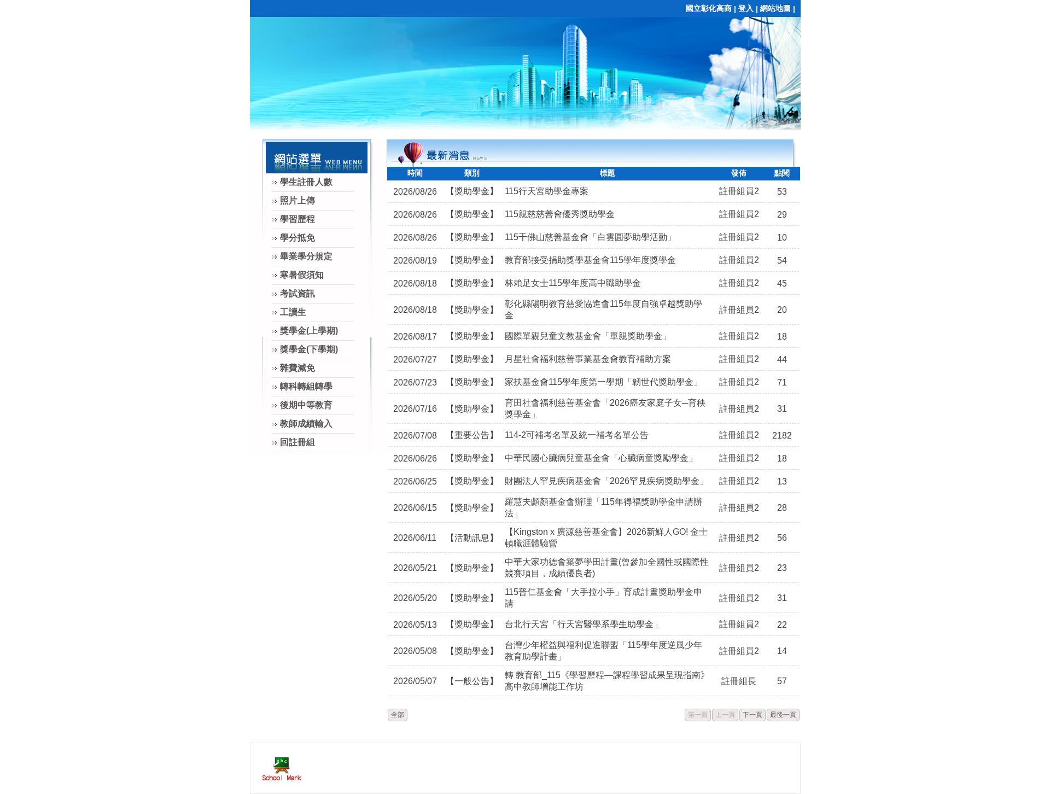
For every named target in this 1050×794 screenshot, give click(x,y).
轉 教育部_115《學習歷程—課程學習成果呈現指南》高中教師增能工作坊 (607, 680)
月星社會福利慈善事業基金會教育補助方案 (588, 359)
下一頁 (752, 715)
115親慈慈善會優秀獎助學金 (560, 214)
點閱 (782, 172)
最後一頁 (783, 715)
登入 (746, 8)
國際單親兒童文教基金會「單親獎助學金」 (588, 336)
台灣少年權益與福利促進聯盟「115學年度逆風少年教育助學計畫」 (603, 650)
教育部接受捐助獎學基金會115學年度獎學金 (590, 260)
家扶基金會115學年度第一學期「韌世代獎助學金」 (603, 382)
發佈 (738, 172)
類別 (472, 172)
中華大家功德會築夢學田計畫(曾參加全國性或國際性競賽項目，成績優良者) (607, 567)
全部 (397, 715)
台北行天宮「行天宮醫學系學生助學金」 (583, 624)
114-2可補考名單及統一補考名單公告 (577, 435)
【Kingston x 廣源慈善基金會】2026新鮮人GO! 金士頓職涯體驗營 (606, 537)
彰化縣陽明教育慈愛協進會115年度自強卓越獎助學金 (603, 309)
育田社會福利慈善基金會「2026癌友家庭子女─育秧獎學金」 (605, 408)
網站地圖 (775, 8)
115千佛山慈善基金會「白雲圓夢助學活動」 (590, 237)
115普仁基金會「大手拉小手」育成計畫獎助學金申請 (603, 597)
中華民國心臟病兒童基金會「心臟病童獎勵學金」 (601, 458)
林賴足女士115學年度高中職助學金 (573, 283)
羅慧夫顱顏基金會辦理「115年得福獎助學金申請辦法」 (603, 507)
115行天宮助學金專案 (546, 191)
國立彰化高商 (709, 8)
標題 (607, 172)
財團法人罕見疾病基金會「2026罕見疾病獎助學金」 (606, 481)
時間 (415, 172)
